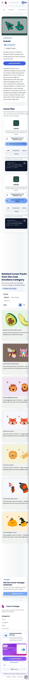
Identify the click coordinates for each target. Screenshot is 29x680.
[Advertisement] (14, 251)
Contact (20, 677)
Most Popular (15, 297)
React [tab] (24, 150)
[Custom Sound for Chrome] (14, 650)
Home (3, 619)
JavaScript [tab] (15, 150)
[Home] (4, 10)
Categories (5, 622)
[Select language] (26, 2)
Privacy (9, 677)
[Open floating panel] (26, 677)
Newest (6, 297)
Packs (3, 625)
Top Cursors (5, 628)
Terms (14, 677)
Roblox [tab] (17, 154)
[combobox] (14, 2)
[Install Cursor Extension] (23, 2)
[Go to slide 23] (14, 666)
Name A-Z (7, 300)
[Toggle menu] (2, 2)
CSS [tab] (8, 150)
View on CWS (13, 662)
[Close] (25, 633)
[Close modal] (25, 331)
